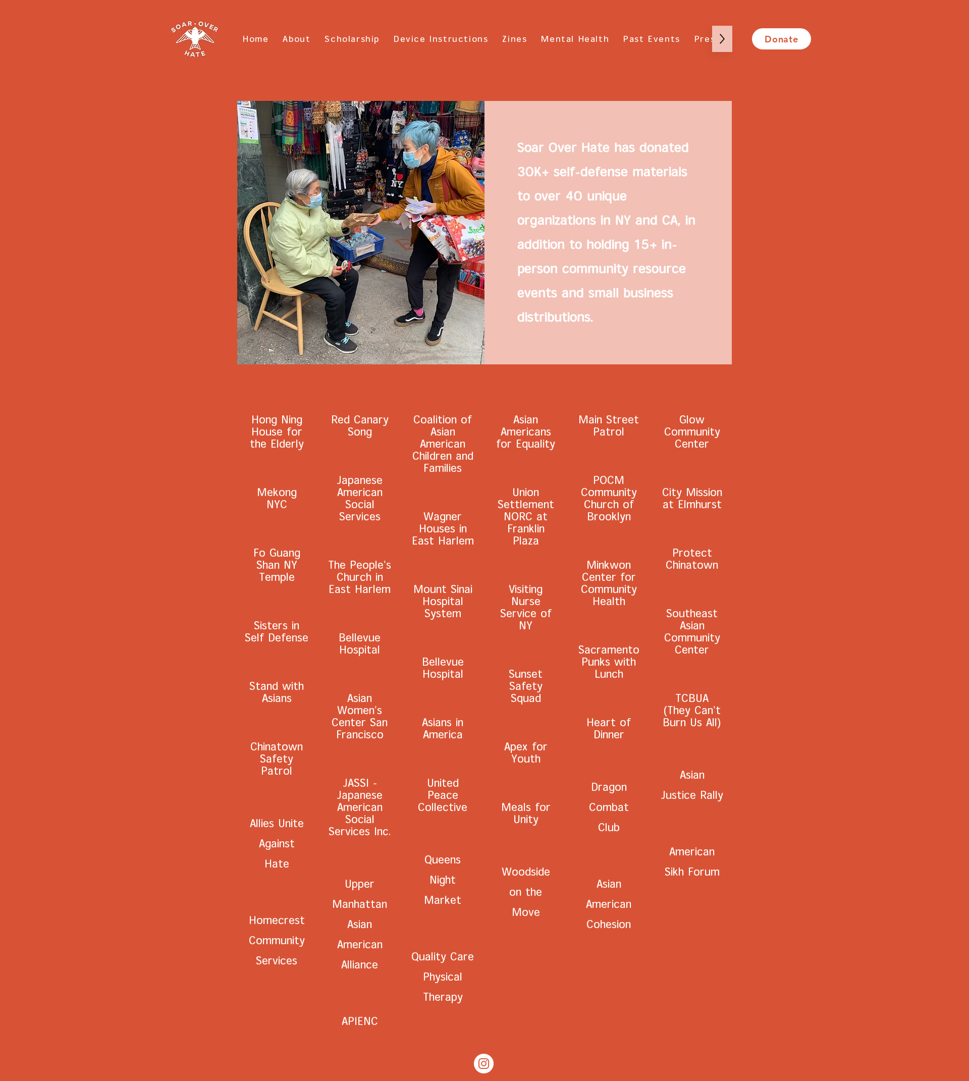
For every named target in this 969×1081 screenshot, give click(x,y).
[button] (651, 39)
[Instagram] (484, 1063)
